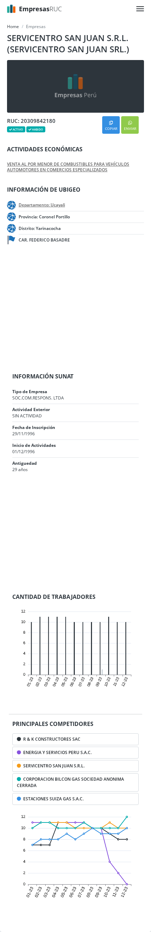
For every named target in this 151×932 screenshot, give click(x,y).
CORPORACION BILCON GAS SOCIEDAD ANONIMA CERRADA (70, 782)
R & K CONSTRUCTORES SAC (50, 739)
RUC (40, 9)
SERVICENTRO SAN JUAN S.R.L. (53, 766)
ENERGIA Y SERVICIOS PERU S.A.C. (56, 752)
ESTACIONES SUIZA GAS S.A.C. (52, 799)
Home (13, 26)
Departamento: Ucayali (42, 205)
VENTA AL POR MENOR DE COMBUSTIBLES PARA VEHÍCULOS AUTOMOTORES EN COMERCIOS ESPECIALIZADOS (68, 167)
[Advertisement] (56, 309)
